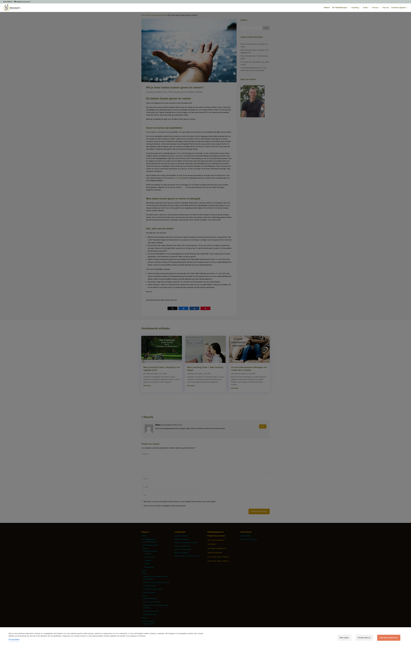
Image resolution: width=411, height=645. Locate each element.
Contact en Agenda (398, 8)
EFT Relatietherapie (339, 8)
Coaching (355, 8)
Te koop (375, 8)
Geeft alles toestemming (388, 638)
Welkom (327, 8)
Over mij (386, 8)
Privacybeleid (14, 639)
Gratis (365, 8)
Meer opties (344, 638)
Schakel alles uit (364, 638)
